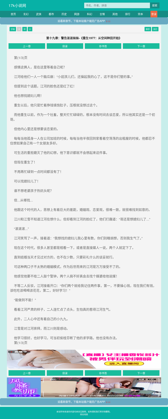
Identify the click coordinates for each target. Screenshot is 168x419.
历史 (64, 14)
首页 (13, 14)
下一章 (141, 46)
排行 (127, 14)
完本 (140, 14)
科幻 (89, 14)
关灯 (155, 29)
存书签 (103, 46)
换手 (148, 29)
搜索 (154, 5)
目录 (65, 46)
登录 (154, 14)
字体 (13, 29)
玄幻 (26, 14)
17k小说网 (17, 5)
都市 (51, 14)
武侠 (38, 14)
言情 (102, 14)
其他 (115, 14)
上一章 (27, 46)
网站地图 (84, 414)
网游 (76, 14)
